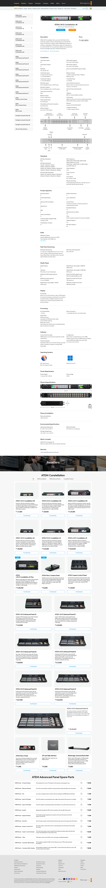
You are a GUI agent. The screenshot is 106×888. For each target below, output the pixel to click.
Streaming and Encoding (41, 873)
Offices (82, 861)
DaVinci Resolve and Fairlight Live (20, 863)
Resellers (23, 3)
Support (30, 3)
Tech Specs (73, 8)
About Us (82, 863)
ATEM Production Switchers (19, 865)
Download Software (54, 51)
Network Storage (39, 867)
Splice (58, 3)
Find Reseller (60, 30)
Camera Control (53, 8)
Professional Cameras (18, 861)
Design (25, 8)
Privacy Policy (83, 869)
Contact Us (60, 865)
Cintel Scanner (17, 873)
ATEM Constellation (18, 8)
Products (16, 3)
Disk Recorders (17, 869)
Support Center (61, 863)
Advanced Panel (45, 8)
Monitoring (38, 865)
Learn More (43, 240)
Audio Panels (67, 8)
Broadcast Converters (40, 863)
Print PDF (72, 30)
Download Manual (44, 51)
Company (45, 3)
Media (52, 3)
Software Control (36, 8)
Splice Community (62, 871)
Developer (38, 3)
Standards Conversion (40, 861)
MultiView (38, 869)
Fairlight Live (60, 8)
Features (30, 8)
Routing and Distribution (41, 871)
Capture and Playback (18, 871)
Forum (63, 3)
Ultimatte (16, 867)
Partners (82, 865)
